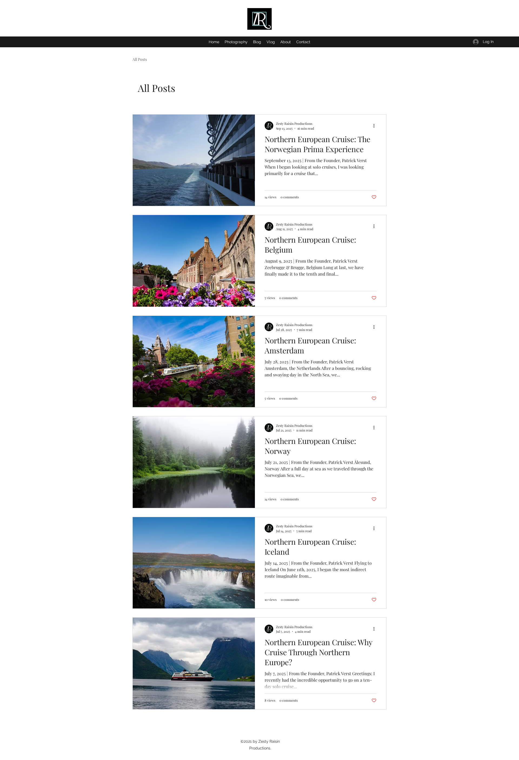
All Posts (139, 59)
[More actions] (375, 125)
